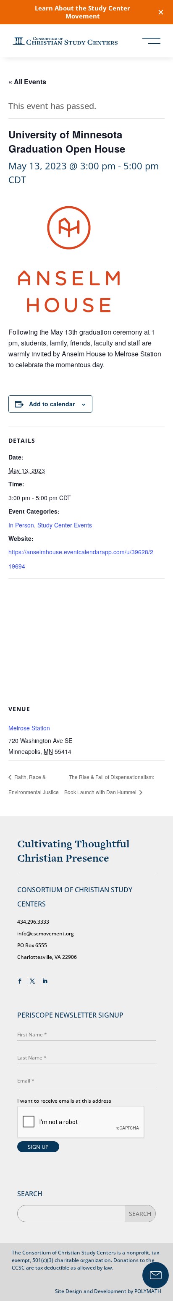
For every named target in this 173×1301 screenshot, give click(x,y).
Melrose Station (29, 728)
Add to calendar (52, 404)
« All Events (27, 81)
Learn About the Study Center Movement (82, 12)
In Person (21, 525)
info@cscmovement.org (45, 933)
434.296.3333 (33, 921)
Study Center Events (64, 525)
